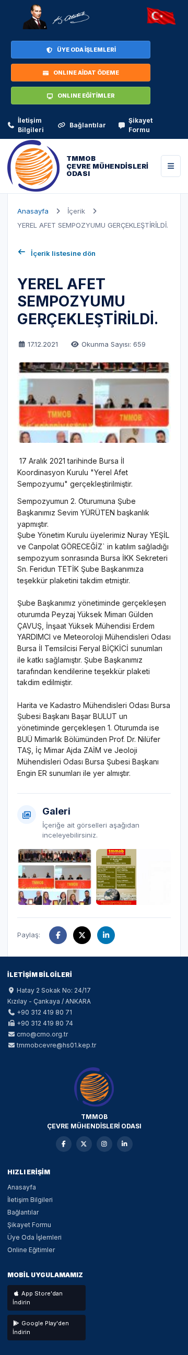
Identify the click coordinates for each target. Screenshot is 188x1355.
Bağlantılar (87, 125)
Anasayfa (33, 211)
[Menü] (171, 166)
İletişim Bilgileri (31, 125)
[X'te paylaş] (82, 935)
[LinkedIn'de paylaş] (106, 935)
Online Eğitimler (31, 1250)
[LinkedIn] (125, 1144)
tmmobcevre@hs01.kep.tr (56, 1045)
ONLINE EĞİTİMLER (86, 95)
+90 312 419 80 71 (44, 1012)
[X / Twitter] (84, 1144)
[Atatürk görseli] (55, 16)
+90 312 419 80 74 (45, 1023)
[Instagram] (104, 1144)
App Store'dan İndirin (38, 1298)
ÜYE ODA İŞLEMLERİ (86, 49)
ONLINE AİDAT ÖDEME (86, 72)
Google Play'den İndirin (41, 1327)
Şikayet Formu (140, 125)
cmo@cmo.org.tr (42, 1034)
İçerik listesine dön (63, 253)
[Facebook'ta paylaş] (58, 935)
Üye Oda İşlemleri (34, 1237)
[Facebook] (64, 1144)
